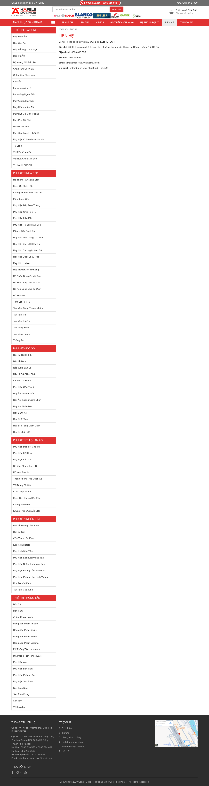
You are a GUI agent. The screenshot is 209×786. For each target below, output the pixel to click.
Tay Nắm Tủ (19, 314)
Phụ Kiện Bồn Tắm (23, 668)
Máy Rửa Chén (21, 126)
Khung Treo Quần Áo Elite (26, 511)
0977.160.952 (38, 754)
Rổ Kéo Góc (19, 295)
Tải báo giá (186, 22)
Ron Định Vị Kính (22, 583)
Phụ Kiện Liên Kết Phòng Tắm (28, 557)
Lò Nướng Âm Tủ (22, 88)
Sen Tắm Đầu (20, 688)
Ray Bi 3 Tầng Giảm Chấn (26, 425)
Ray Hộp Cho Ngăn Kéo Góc (28, 250)
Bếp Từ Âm (19, 56)
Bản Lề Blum (19, 361)
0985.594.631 (45, 747)
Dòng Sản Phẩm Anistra (25, 623)
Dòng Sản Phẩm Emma (25, 636)
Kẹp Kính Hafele (21, 544)
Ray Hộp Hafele (21, 263)
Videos (100, 22)
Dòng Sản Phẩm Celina (25, 630)
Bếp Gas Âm (19, 43)
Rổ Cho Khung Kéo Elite (25, 466)
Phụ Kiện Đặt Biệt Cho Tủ (26, 446)
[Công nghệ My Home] (23, 12)
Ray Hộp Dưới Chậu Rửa (26, 256)
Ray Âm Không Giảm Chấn (27, 400)
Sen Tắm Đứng (21, 694)
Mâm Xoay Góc (21, 199)
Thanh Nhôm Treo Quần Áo (27, 478)
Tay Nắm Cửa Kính (23, 589)
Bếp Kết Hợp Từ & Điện (25, 49)
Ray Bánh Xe (20, 412)
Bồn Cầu (17, 604)
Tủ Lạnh (17, 145)
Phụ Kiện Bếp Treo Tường (26, 205)
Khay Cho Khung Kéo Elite (26, 498)
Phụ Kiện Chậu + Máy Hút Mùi (28, 139)
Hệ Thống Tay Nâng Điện (26, 179)
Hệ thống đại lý (149, 22)
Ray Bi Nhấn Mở (21, 432)
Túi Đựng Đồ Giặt (22, 485)
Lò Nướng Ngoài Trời (24, 94)
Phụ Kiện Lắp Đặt (22, 459)
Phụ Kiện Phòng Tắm (24, 675)
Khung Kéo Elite (21, 504)
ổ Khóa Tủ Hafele (22, 380)
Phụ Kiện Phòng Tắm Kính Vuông (30, 577)
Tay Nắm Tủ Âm (21, 321)
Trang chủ (68, 22)
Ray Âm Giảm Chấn (23, 393)
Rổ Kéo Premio (21, 472)
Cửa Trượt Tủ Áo (22, 491)
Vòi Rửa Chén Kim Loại (25, 158)
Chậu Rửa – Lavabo (23, 617)
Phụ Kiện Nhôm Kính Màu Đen (29, 564)
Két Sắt (17, 81)
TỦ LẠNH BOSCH (22, 165)
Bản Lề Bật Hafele (22, 355)
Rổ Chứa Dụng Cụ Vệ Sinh (27, 276)
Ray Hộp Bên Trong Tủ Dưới (28, 237)
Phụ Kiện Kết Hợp (22, 453)
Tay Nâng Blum (21, 327)
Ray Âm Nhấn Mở (22, 406)
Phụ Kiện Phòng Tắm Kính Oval (29, 570)
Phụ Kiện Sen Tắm (23, 681)
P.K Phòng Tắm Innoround (26, 649)
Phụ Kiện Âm (20, 662)
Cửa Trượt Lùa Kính (23, 538)
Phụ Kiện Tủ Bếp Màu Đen (27, 224)
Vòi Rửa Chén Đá (22, 152)
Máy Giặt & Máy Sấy (23, 101)
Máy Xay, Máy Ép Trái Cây (26, 133)
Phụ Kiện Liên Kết (22, 218)
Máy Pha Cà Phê (22, 120)
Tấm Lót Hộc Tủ (21, 301)
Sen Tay (17, 700)
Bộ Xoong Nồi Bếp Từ (24, 62)
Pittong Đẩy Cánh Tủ (24, 231)
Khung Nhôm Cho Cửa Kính (27, 192)
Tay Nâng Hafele (21, 334)
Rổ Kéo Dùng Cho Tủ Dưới (27, 289)
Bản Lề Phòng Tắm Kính (26, 525)
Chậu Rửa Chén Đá (23, 68)
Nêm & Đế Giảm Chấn (24, 374)
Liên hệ (169, 22)
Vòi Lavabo (19, 707)
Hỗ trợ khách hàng (122, 22)
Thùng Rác (19, 340)
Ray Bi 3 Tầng (20, 419)
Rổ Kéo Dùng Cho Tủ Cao (26, 282)
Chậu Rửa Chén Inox (24, 75)
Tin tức (85, 22)
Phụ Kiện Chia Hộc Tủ (24, 212)
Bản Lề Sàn (19, 532)
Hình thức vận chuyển (73, 746)
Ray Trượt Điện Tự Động (26, 269)
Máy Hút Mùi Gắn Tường (26, 113)
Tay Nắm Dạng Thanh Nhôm (28, 308)
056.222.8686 (28, 751)
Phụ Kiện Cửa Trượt (23, 387)
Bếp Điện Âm (20, 36)
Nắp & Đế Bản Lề (22, 367)
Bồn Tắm (18, 610)
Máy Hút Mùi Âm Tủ (23, 107)
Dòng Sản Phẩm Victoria (26, 643)
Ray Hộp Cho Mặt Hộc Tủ (26, 244)
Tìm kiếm (116, 9)
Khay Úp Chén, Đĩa (23, 186)
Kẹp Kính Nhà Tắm (23, 551)
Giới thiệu (67, 728)
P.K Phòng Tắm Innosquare (27, 655)
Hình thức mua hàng (72, 742)
